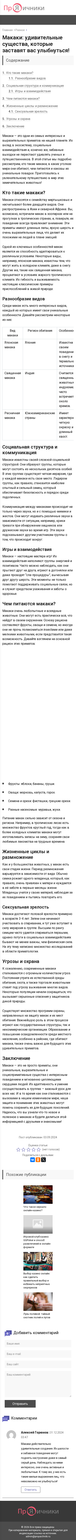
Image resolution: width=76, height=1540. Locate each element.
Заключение (13, 126)
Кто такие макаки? (17, 73)
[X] (43, 1159)
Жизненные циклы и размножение (30, 106)
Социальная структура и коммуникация (33, 86)
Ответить (31, 1489)
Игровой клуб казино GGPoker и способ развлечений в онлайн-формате (37, 1242)
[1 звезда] (18, 1150)
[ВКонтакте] (32, 1159)
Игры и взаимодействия (30, 91)
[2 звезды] (24, 1150)
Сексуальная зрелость (28, 111)
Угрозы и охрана (16, 119)
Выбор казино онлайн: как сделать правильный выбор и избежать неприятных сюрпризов (36, 1280)
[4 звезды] (34, 1150)
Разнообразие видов (27, 78)
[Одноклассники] (38, 1159)
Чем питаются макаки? (21, 98)
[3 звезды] (29, 1150)
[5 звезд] (39, 1150)
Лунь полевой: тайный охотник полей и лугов (36, 1315)
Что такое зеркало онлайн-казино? (34, 1208)
